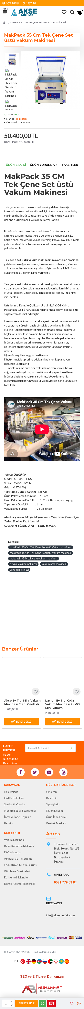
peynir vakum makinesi (23, 564)
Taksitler (70, 165)
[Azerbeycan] (39, 961)
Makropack (20, 118)
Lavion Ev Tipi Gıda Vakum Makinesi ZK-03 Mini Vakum (62, 704)
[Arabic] (50, 961)
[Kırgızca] (66, 961)
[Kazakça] (61, 961)
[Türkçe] (22, 961)
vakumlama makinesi (54, 564)
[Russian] (44, 961)
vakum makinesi (19, 569)
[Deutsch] (33, 961)
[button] (12, 56)
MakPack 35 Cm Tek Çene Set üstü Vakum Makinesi (40, 547)
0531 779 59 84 (65, 882)
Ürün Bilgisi (16, 165)
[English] (28, 961)
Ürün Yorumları (43, 165)
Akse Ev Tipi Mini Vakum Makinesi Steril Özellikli (22, 702)
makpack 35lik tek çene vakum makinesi (33, 558)
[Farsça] (55, 961)
